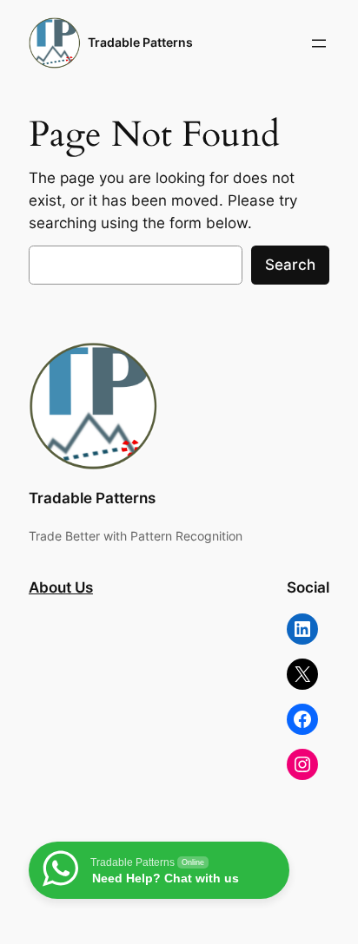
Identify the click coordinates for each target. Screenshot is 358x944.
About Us (61, 587)
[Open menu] (318, 43)
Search (290, 264)
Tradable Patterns (140, 42)
